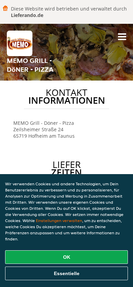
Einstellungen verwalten (59, 220)
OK (66, 257)
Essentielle (66, 273)
